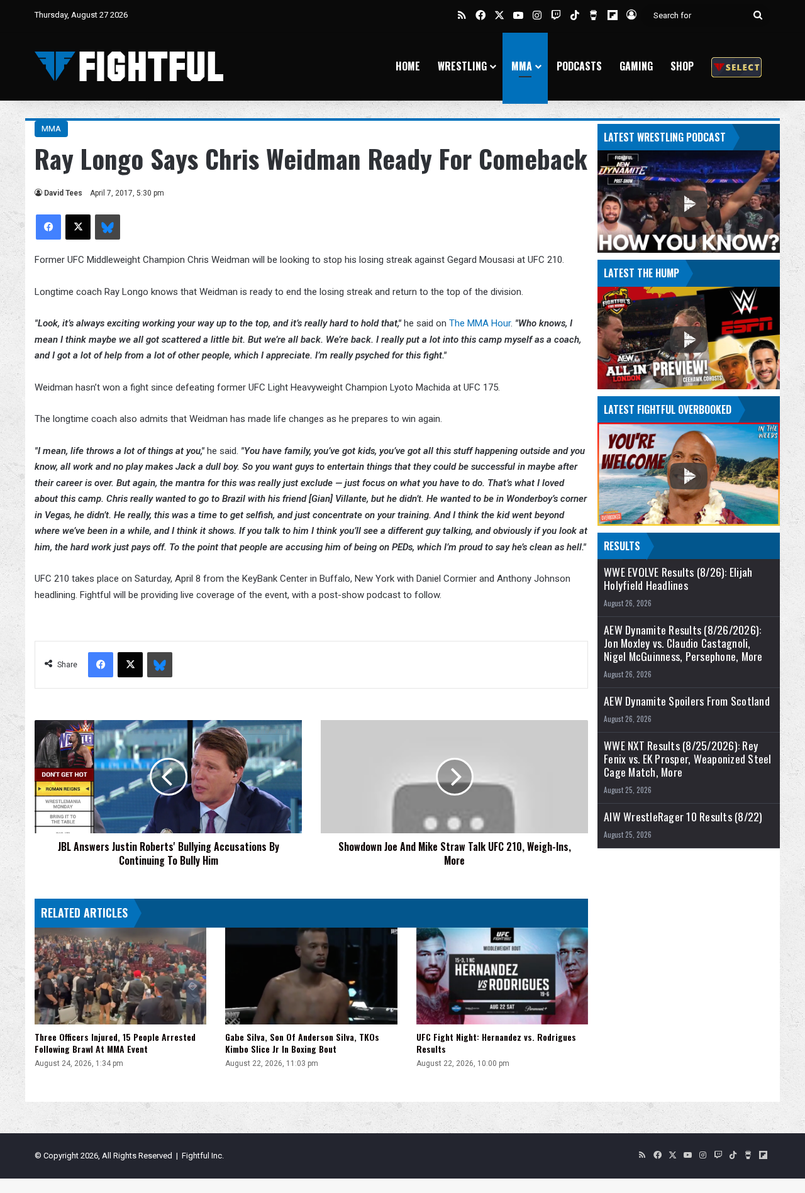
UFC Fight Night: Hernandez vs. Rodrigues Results (496, 1042)
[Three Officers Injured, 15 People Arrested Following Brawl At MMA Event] (120, 976)
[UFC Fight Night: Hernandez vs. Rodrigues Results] (502, 976)
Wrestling (462, 66)
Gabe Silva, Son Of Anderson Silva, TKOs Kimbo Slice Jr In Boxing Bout (302, 1042)
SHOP (682, 66)
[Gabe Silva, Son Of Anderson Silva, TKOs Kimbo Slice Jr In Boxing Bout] (311, 976)
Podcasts (579, 66)
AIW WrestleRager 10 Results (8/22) (683, 816)
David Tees (63, 193)
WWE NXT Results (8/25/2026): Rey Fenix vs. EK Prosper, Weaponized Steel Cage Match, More (688, 759)
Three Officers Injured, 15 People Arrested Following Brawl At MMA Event (115, 1042)
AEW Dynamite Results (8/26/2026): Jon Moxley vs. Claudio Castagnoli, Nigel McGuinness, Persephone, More (683, 643)
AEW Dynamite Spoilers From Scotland (687, 700)
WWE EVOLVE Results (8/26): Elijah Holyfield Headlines (678, 578)
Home (408, 66)
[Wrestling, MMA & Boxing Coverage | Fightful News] (129, 66)
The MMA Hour (480, 323)
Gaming (636, 66)
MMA (521, 66)
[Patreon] (736, 66)
